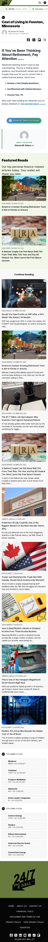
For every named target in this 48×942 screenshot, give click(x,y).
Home (11, 906)
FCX (9, 782)
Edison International (17, 834)
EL (9, 800)
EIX (9, 836)
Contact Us (35, 906)
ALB (9, 791)
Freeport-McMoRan (17, 779)
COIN (10, 773)
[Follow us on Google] (44, 39)
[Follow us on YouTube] (25, 935)
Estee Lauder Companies (19, 798)
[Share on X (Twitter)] (33, 39)
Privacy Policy (13, 922)
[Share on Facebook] (28, 39)
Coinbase (12, 770)
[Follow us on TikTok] (34, 935)
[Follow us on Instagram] (29, 935)
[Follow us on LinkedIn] (20, 935)
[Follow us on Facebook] (11, 935)
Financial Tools (25, 911)
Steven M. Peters (17, 31)
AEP (9, 846)
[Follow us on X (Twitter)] (15, 935)
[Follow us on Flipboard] (39, 39)
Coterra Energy (15, 816)
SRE (9, 827)
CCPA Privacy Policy (34, 922)
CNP (9, 855)
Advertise (25, 927)
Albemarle (12, 789)
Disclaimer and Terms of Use (25, 917)
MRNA (10, 764)
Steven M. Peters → (24, 145)
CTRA (10, 818)
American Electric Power (19, 843)
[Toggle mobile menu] (45, 2)
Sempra (11, 825)
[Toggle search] (40, 3)
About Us (22, 906)
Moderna (12, 761)
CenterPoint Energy (17, 852)
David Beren (6, 203)
